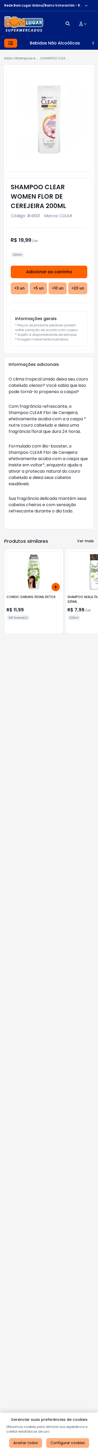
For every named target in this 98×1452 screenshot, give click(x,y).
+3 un (19, 288)
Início (8, 58)
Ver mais (85, 541)
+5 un (38, 288)
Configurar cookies (67, 1442)
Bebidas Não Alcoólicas (55, 43)
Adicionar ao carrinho (49, 272)
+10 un (58, 288)
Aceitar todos (25, 1442)
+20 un (77, 288)
